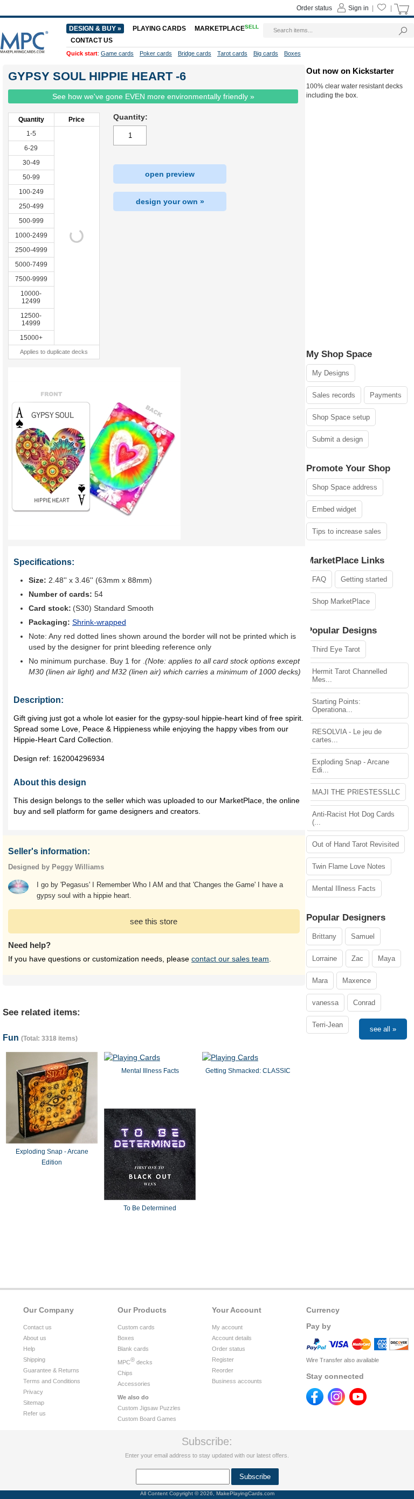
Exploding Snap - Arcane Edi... (350, 766)
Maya (386, 958)
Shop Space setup (341, 417)
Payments (386, 395)
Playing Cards (159, 28)
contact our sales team (230, 958)
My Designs (330, 373)
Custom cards (136, 1327)
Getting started (364, 579)
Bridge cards (194, 53)
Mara (320, 981)
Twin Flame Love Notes (348, 866)
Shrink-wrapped (99, 622)
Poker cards (156, 53)
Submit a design (337, 439)
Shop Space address (344, 487)
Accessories (134, 1384)
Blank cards (133, 1348)
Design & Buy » (95, 28)
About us (34, 1338)
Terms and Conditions (51, 1381)
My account (227, 1327)
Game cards (117, 53)
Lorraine (324, 958)
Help (29, 1348)
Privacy (33, 1392)
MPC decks (135, 1362)
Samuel (363, 936)
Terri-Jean (327, 1025)
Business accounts (237, 1381)
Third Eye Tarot (336, 649)
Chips (125, 1373)
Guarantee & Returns (51, 1370)
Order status (228, 1348)
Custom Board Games (147, 1419)
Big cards (265, 53)
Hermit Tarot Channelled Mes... (349, 675)
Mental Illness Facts (344, 888)
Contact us (37, 1327)
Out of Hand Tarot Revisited (355, 844)
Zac (357, 958)
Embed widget (334, 509)
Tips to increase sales (346, 531)
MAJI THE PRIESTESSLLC (356, 792)
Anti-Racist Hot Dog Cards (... (353, 818)
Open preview (170, 174)
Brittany (324, 936)
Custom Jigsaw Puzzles (149, 1408)
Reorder (222, 1370)
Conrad (364, 1003)
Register (223, 1359)
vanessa (325, 1003)
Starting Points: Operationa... (336, 706)
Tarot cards (232, 53)
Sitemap (33, 1402)
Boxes (126, 1338)
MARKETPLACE (227, 28)
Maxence (356, 981)
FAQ (319, 579)
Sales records (333, 395)
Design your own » (170, 201)
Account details (232, 1338)
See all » (383, 1029)
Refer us (34, 1413)
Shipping (34, 1359)
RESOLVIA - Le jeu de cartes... (347, 736)
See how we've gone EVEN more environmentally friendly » (153, 96)
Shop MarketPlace (341, 601)
